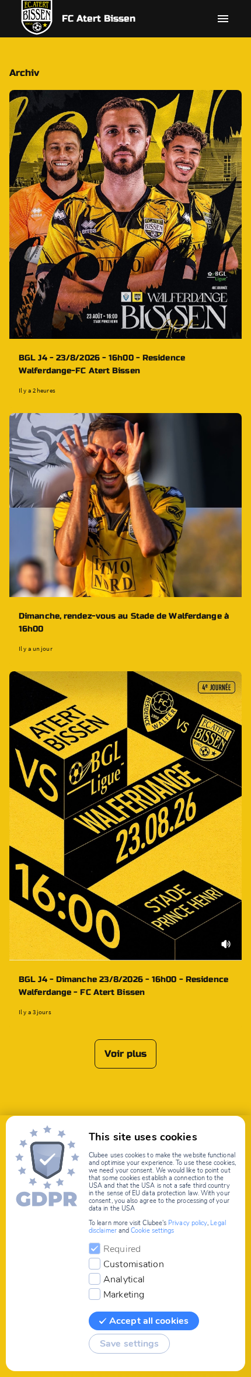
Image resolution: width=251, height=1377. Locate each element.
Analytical (124, 1279)
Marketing (123, 1294)
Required (122, 1249)
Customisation (133, 1264)
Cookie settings (152, 1230)
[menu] (223, 19)
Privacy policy (187, 1223)
